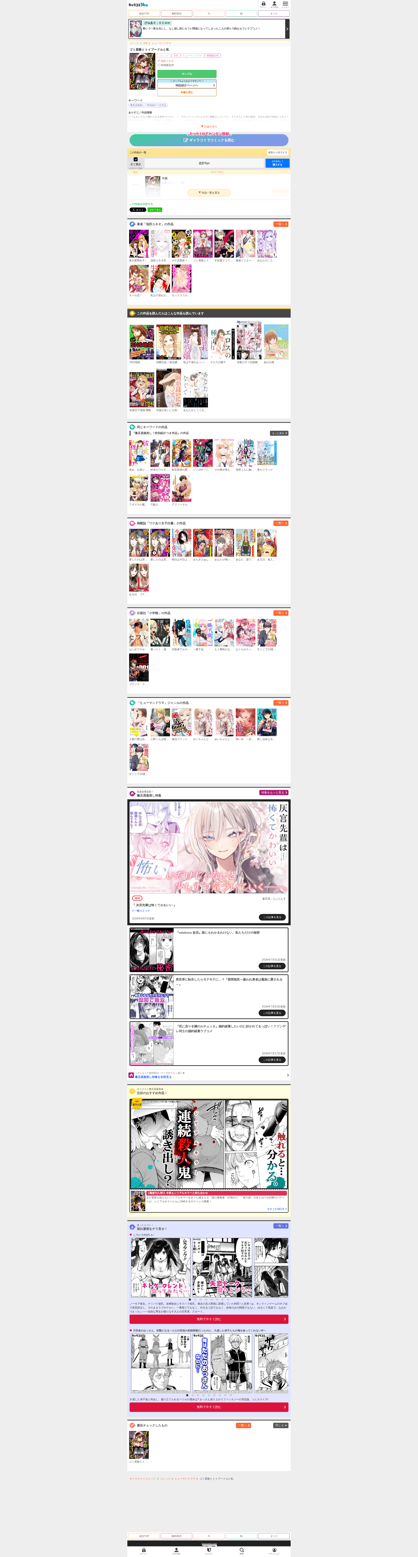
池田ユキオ (167, 61)
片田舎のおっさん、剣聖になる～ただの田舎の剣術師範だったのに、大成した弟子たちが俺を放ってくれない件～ (199, 1330)
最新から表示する (277, 152)
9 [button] (231, 1395)
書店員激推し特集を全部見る (160, 1075)
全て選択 (135, 164)
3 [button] (201, 1299)
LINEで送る (155, 209)
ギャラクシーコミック (143, 1478)
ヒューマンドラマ (161, 43)
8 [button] (228, 1299)
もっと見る (278, 433)
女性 (145, 43)
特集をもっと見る (272, 792)
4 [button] (206, 1299)
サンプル (187, 73)
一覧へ (280, 224)
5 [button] (212, 1299)
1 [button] (190, 1299)
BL (241, 13)
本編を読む (187, 92)
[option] (159, 1267)
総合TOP (144, 13)
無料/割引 (177, 13)
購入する (277, 163)
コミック (134, 43)
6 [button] (217, 1299)
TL (209, 13)
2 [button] (195, 1299)
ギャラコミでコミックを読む (212, 140)
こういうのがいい (143, 1234)
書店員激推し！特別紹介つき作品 (148, 105)
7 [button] (222, 1299)
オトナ (274, 13)
